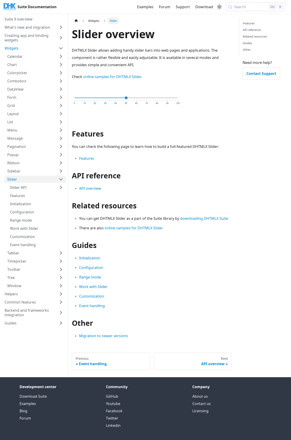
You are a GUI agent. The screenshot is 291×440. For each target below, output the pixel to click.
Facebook (114, 410)
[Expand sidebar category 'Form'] (61, 97)
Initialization (89, 257)
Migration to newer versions (103, 335)
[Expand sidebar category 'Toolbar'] (61, 269)
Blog (23, 410)
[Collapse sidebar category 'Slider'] (61, 179)
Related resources (255, 36)
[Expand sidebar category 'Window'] (61, 285)
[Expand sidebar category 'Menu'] (61, 130)
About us (200, 396)
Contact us (201, 403)
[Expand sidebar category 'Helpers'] (61, 294)
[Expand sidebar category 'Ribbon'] (61, 163)
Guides (247, 43)
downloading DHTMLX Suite (204, 218)
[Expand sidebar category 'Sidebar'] (61, 171)
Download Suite (33, 396)
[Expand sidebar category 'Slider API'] (61, 187)
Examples (145, 6)
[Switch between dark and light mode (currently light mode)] (219, 6)
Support (183, 6)
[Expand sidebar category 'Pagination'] (61, 146)
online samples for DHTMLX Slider (112, 76)
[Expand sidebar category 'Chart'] (61, 64)
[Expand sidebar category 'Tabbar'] (61, 253)
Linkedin (113, 425)
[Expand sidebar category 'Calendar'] (61, 56)
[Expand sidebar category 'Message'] (61, 138)
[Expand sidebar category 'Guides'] (61, 323)
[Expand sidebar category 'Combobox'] (61, 81)
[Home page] (76, 20)
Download (204, 6)
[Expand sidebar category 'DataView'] (61, 89)
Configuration (91, 267)
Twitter (112, 418)
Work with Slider (93, 286)
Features (86, 158)
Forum (164, 6)
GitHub (112, 396)
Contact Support (261, 73)
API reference (252, 30)
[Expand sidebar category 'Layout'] (61, 113)
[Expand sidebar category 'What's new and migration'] (61, 27)
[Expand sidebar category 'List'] (61, 122)
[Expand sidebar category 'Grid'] (61, 105)
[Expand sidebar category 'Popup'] (61, 154)
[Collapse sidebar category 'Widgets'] (61, 48)
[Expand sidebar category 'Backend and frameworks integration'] (61, 313)
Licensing (200, 410)
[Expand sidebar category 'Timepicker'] (61, 261)
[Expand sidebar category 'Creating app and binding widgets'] (61, 38)
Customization (91, 296)
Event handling (92, 305)
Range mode (90, 277)
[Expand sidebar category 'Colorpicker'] (61, 72)
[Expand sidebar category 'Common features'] (61, 302)
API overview (90, 188)
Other (247, 50)
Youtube (113, 403)
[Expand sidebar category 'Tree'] (61, 277)
